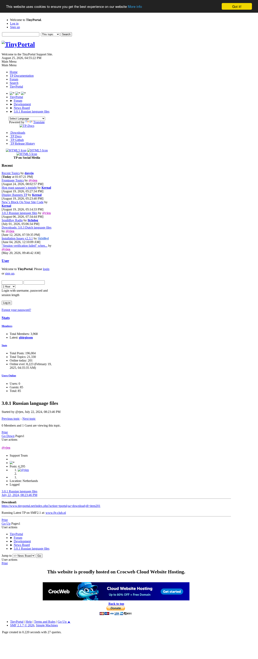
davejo (29, 173)
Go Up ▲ (64, 621)
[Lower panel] (18, 93)
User (5, 261)
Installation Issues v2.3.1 (17, 238)
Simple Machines (47, 625)
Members (7, 325)
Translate (39, 122)
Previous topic (11, 418)
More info (135, 6)
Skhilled (43, 238)
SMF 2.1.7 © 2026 (22, 625)
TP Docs (16, 136)
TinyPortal (16, 621)
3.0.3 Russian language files (19, 213)
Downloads (17, 132)
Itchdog (33, 220)
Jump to (7, 555)
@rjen (33, 180)
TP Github (17, 140)
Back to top (116, 603)
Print (5, 432)
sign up (9, 273)
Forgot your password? (16, 310)
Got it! (236, 6)
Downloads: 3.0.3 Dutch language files (26, 227)
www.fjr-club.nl (56, 512)
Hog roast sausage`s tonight (19, 187)
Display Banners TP (14, 195)
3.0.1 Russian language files (19, 491)
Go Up (6, 523)
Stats (6, 318)
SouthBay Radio (12, 220)
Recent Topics (11, 173)
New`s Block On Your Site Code (23, 202)
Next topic (29, 418)
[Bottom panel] (23, 93)
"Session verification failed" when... (24, 245)
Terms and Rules (44, 621)
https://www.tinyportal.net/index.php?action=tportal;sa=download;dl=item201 (51, 506)
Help (29, 621)
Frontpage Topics (13, 180)
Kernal (46, 187)
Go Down (8, 436)
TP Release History (22, 143)
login (46, 269)
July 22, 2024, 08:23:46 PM (19, 495)
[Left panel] (12, 93)
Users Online (9, 375)
